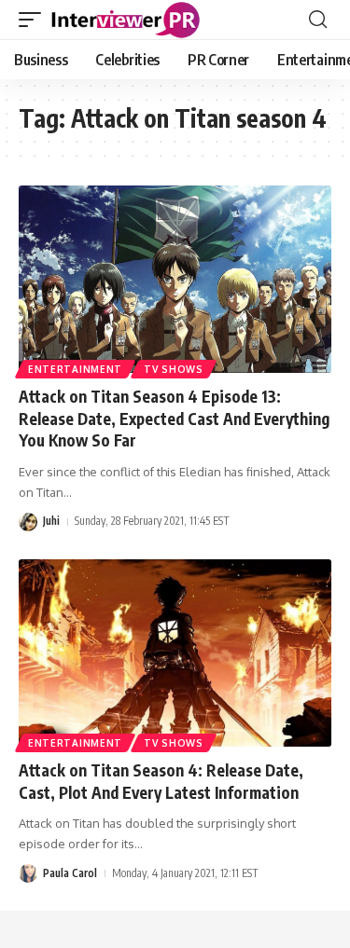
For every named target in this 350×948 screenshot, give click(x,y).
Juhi (51, 521)
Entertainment (75, 369)
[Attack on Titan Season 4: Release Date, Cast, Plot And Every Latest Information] (175, 653)
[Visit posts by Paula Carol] (28, 873)
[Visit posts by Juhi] (28, 522)
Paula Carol (70, 873)
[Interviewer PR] (126, 19)
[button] (34, 19)
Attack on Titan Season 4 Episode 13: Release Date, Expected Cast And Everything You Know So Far (174, 418)
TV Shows (173, 369)
